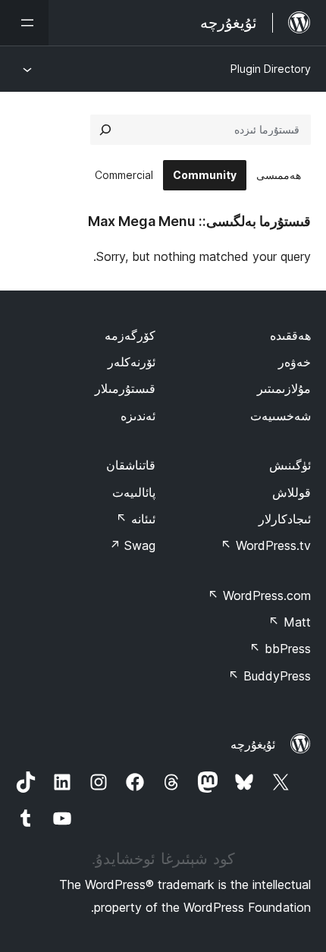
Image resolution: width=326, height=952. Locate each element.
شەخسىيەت (280, 415)
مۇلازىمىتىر (284, 388)
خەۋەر (294, 361)
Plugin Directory (270, 68)
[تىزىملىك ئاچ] (24, 23)
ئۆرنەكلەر (131, 361)
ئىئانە (135, 518)
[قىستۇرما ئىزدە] (105, 130)
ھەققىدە (290, 335)
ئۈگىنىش (290, 465)
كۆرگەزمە (130, 335)
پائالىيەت (133, 492)
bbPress (280, 648)
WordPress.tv (266, 545)
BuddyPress (269, 675)
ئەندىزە (138, 415)
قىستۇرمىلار (125, 388)
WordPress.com (259, 595)
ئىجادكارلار (285, 518)
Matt (289, 622)
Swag (132, 545)
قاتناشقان (130, 465)
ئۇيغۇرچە (252, 744)
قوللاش (291, 492)
